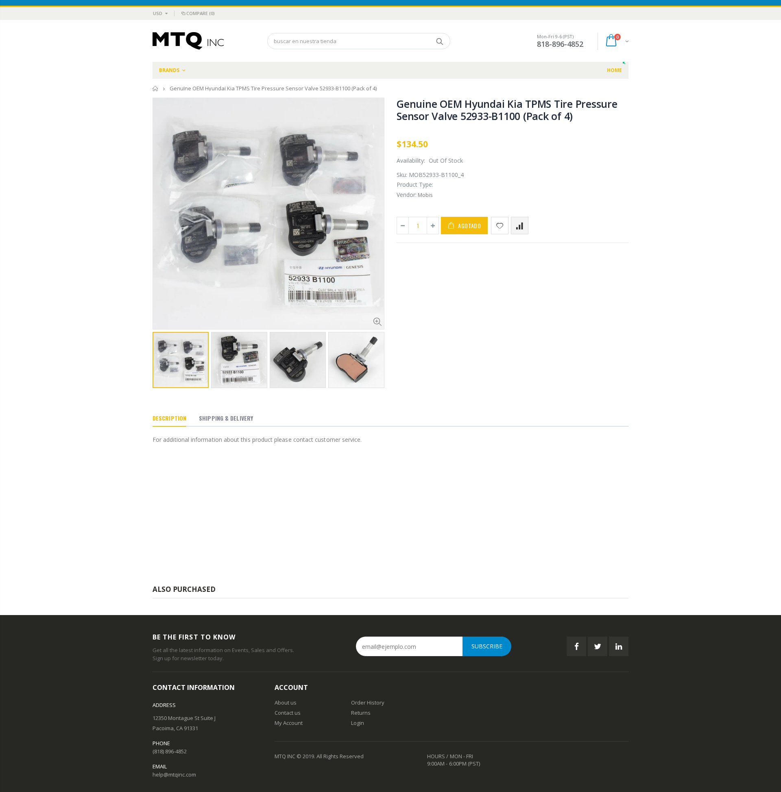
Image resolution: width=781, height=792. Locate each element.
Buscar (440, 41)
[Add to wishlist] (499, 225)
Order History (367, 702)
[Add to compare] (519, 225)
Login (357, 723)
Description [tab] (169, 418)
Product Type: (415, 184)
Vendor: (407, 195)
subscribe (486, 646)
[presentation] (161, 357)
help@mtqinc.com (174, 774)
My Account (289, 723)
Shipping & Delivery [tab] (226, 418)
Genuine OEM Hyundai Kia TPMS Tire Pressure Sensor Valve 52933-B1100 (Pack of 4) (507, 110)
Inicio (156, 88)
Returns (361, 712)
